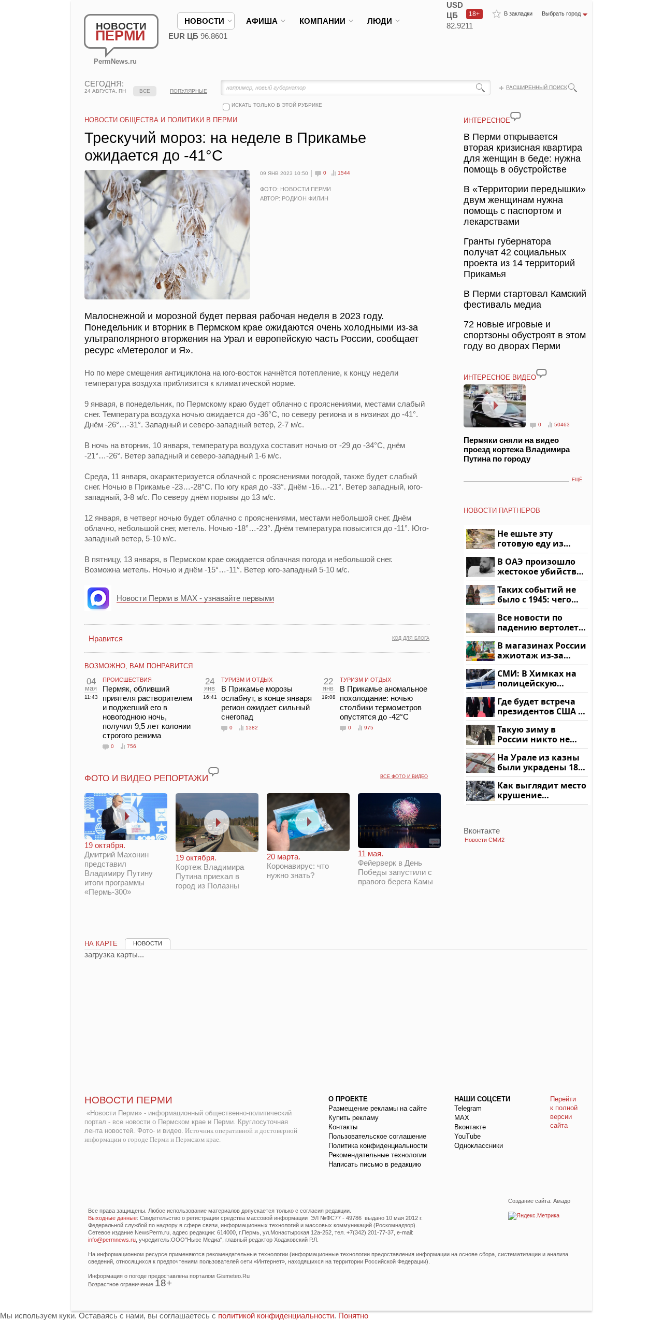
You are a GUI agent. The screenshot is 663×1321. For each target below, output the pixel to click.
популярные (188, 91)
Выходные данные (112, 1218)
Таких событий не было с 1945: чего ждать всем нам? (536, 595)
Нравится (106, 638)
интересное (487, 120)
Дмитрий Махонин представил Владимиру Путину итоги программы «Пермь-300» (118, 868)
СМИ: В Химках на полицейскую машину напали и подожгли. (537, 679)
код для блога (410, 638)
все (144, 91)
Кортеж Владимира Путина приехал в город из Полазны (210, 871)
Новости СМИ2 (485, 840)
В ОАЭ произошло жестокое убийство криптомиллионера (541, 567)
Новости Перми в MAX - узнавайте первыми (195, 598)
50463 (562, 424)
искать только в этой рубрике (277, 105)
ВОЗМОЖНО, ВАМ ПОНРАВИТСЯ (138, 666)
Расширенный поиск (536, 87)
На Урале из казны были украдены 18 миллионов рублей (539, 763)
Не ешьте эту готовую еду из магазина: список (536, 539)
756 (131, 746)
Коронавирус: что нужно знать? (298, 866)
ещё (577, 479)
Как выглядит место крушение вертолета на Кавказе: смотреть (541, 791)
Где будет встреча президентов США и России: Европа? (540, 707)
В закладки (518, 13)
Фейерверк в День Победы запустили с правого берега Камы (395, 867)
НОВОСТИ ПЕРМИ (128, 1100)
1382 (252, 727)
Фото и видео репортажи (146, 778)
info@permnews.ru (112, 1240)
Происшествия (127, 680)
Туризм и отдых (246, 680)
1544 (344, 173)
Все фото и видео (404, 776)
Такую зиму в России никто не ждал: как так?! (533, 735)
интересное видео (500, 377)
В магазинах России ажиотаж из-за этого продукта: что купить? (541, 651)
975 (368, 727)
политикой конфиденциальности (276, 1315)
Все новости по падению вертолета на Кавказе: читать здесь (540, 623)
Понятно (353, 1315)
